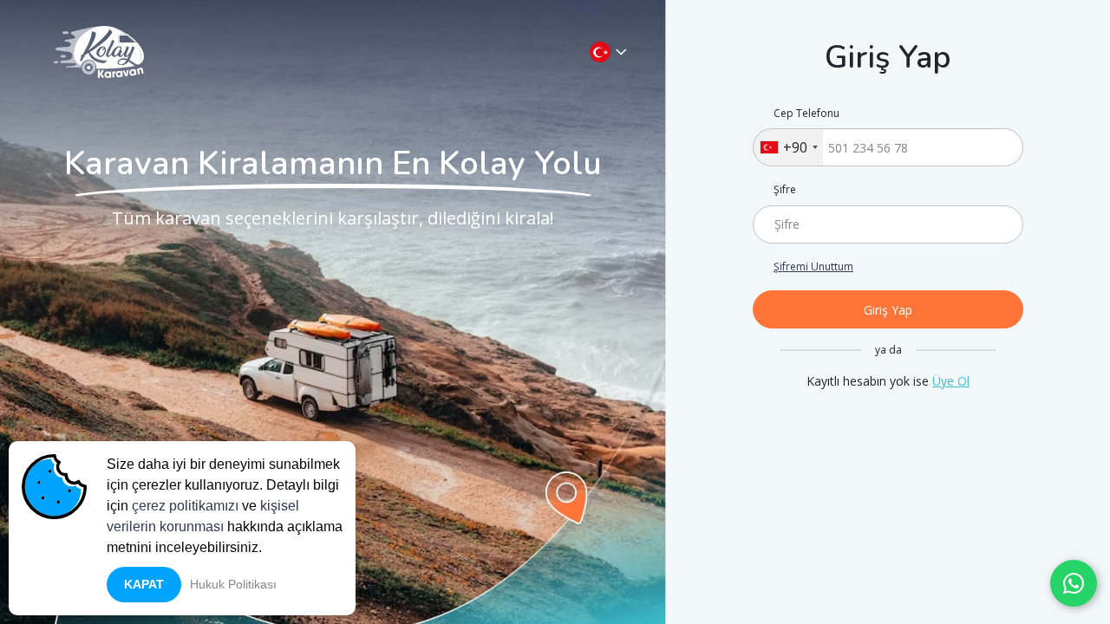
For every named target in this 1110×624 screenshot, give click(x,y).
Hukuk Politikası (233, 584)
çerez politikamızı (185, 505)
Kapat (144, 584)
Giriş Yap (888, 310)
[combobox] (788, 147)
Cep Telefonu (806, 113)
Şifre (785, 190)
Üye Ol (951, 381)
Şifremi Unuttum (813, 267)
